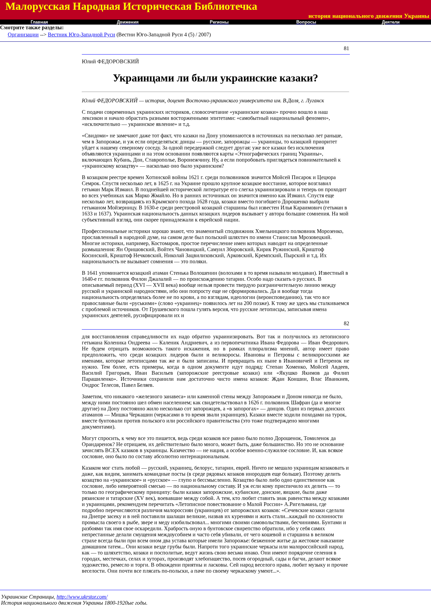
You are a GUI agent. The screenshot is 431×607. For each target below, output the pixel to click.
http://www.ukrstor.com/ (82, 597)
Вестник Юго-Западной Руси (81, 34)
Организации (23, 34)
